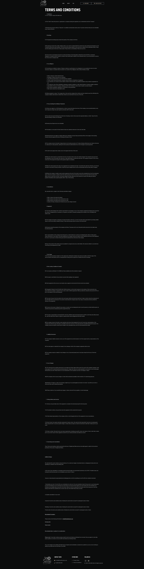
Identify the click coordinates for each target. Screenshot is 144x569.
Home (63, 3)
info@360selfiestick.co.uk (68, 518)
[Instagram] (85, 561)
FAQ (73, 3)
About (68, 3)
